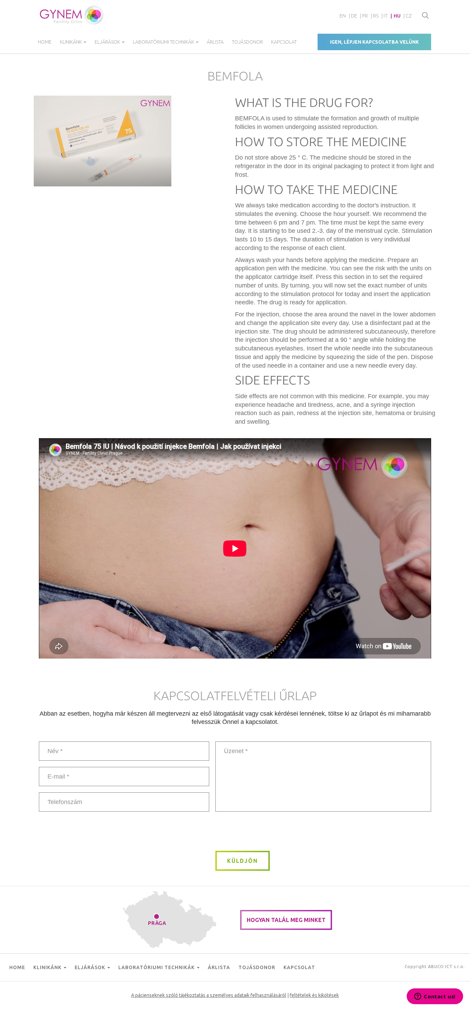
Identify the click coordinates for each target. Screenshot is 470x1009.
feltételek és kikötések (314, 995)
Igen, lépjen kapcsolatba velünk (374, 42)
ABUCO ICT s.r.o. (446, 966)
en (343, 16)
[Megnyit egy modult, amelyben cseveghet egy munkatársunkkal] (435, 997)
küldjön (242, 861)
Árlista (215, 42)
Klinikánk (71, 42)
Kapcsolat (284, 42)
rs (375, 16)
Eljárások (108, 42)
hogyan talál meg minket (286, 920)
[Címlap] (72, 15)
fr (365, 16)
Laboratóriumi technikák (164, 42)
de (354, 16)
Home (45, 42)
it (386, 16)
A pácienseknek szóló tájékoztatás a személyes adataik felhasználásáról (208, 995)
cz (409, 16)
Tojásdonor (247, 42)
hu (397, 16)
